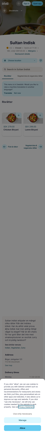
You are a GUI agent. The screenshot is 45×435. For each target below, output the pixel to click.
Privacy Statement (26, 407)
